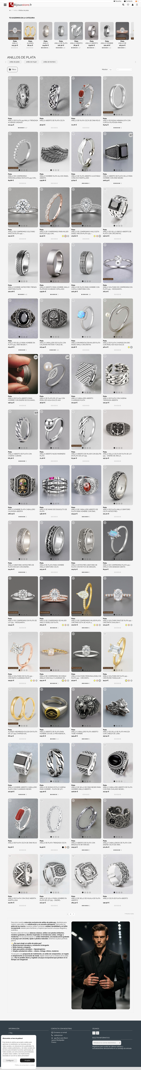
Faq (11, 1033)
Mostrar (105, 69)
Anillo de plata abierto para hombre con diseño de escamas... (21, 399)
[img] (11, 47)
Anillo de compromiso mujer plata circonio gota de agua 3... (86, 621)
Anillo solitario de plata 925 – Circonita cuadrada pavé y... (20, 677)
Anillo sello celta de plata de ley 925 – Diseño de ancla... (117, 455)
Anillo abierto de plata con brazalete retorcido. (83, 844)
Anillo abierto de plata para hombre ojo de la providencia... (53, 733)
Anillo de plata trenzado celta (53, 843)
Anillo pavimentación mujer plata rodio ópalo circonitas (85, 344)
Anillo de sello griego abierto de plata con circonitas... (117, 232)
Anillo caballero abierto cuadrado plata (82, 399)
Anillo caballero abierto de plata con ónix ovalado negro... (117, 788)
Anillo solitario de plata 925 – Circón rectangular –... (115, 677)
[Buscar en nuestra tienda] (123, 4)
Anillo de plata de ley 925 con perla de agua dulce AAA (52, 399)
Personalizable (13, 38)
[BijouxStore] (20, 5)
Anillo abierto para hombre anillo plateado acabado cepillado (54, 288)
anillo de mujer (31, 62)
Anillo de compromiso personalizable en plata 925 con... (22, 177)
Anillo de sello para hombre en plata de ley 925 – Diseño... (53, 899)
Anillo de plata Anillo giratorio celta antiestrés (116, 510)
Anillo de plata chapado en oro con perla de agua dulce (116, 344)
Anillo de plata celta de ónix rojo (85, 120)
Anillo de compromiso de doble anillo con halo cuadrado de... (53, 677)
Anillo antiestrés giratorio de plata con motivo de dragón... (84, 566)
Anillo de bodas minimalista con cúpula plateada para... (116, 121)
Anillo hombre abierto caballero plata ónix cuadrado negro (22, 788)
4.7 (79, 48)
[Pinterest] (97, 1033)
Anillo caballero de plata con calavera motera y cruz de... (53, 344)
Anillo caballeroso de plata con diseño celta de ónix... (117, 844)
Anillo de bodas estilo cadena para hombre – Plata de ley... (53, 788)
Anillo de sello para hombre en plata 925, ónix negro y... (21, 344)
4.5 (110, 48)
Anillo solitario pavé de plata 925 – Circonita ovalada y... (117, 621)
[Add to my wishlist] (128, 5)
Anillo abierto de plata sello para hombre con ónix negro (117, 177)
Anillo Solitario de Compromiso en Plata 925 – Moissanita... (117, 288)
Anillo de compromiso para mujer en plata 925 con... (54, 232)
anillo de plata (14, 62)
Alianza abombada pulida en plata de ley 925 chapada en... (22, 733)
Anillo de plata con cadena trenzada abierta (114, 399)
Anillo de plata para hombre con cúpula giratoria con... (85, 288)
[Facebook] (93, 1033)
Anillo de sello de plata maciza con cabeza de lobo (116, 733)
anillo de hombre (49, 62)
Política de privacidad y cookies (25, 1065)
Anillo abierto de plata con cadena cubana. (20, 455)
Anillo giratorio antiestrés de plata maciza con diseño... (21, 566)
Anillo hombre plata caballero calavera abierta (21, 510)
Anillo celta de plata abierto (115, 898)
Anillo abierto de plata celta (52, 120)
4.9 (64, 48)
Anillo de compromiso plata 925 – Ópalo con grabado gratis (117, 566)
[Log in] (132, 5)
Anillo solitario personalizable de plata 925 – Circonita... (86, 677)
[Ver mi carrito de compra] (137, 4)
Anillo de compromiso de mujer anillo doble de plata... (53, 621)
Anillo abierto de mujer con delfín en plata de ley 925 (86, 455)
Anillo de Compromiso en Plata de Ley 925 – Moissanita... (22, 621)
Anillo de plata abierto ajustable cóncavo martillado (85, 177)
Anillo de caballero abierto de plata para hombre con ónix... (84, 510)
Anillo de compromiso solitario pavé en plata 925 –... (21, 232)
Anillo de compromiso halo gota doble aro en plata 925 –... (85, 232)
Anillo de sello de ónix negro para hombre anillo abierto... (86, 788)
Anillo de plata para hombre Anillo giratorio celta (52, 566)
